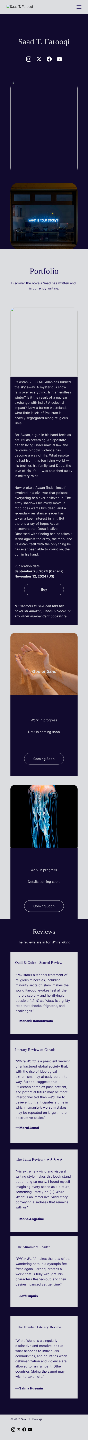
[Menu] (79, 7)
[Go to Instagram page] (30, 59)
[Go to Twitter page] (41, 59)
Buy (44, 589)
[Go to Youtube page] (59, 59)
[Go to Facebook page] (51, 59)
